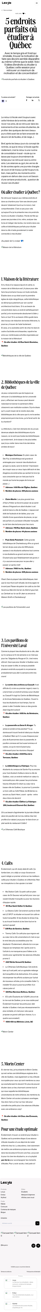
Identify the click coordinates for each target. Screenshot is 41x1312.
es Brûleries (30, 791)
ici (13, 988)
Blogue (3, 1212)
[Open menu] (37, 3)
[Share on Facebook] (26, 100)
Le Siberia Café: (11, 911)
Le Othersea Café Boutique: (16, 967)
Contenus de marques (8, 1209)
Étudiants (24, 1192)
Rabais (3, 1204)
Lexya (33, 1153)
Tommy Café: (10, 933)
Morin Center (32, 1069)
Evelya (3, 1195)
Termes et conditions (6, 1271)
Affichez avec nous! (27, 1197)
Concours (4, 1207)
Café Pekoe (19, 791)
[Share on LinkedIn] (32, 100)
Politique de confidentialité (33, 1271)
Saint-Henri (15, 794)
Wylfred (3, 1197)
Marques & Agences (28, 1195)
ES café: (8, 996)
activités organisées (27, 335)
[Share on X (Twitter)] (39, 100)
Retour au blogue (7, 10)
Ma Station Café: (12, 891)
